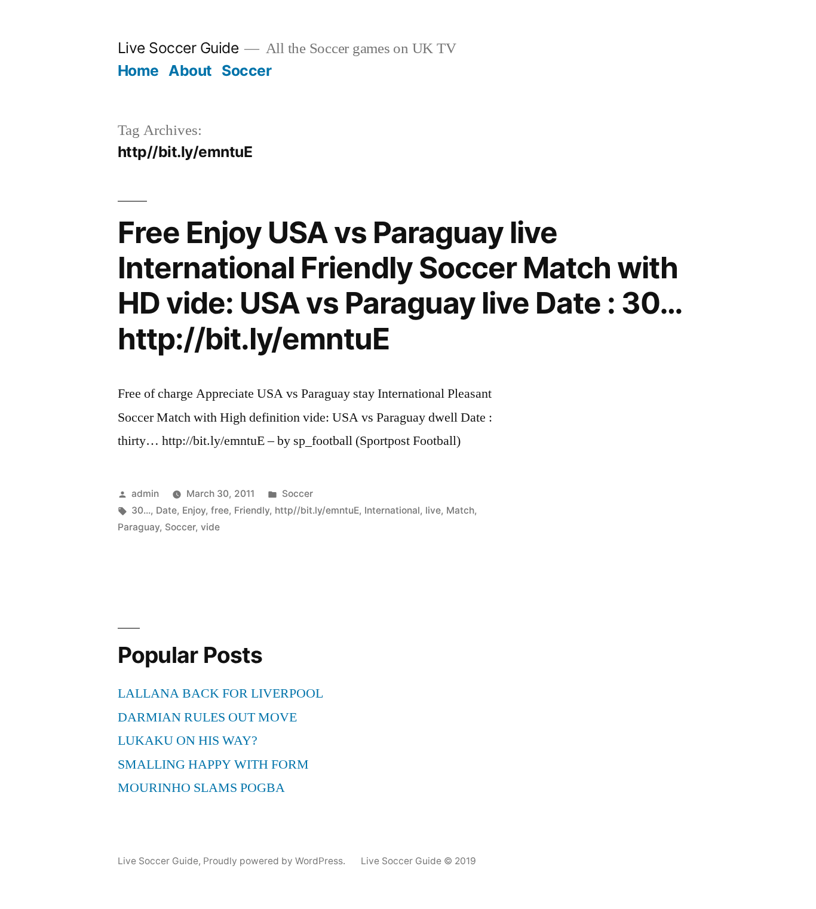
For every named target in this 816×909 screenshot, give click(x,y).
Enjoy (193, 510)
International (392, 510)
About (190, 70)
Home (138, 70)
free (220, 510)
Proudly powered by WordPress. (275, 861)
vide (210, 527)
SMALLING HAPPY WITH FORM (213, 764)
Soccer (246, 70)
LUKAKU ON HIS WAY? (187, 740)
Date (166, 510)
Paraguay (138, 527)
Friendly (251, 510)
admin (145, 493)
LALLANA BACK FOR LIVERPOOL (220, 693)
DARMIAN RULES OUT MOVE (207, 717)
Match (460, 510)
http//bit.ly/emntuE (317, 510)
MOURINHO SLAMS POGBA (201, 787)
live (433, 510)
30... (141, 510)
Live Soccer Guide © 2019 (418, 861)
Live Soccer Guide (178, 48)
